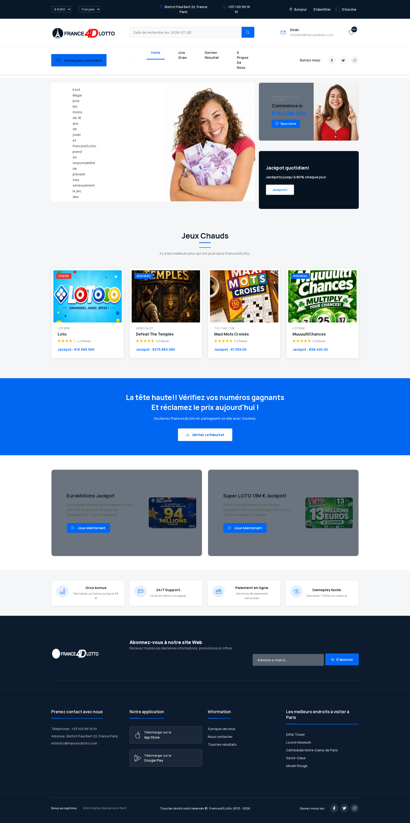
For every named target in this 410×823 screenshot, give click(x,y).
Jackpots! (280, 189)
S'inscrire (349, 9)
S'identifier (322, 9)
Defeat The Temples (155, 334)
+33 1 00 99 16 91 (238, 9)
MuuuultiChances (309, 334)
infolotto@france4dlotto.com (74, 743)
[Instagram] (354, 60)
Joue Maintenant (91, 528)
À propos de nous (221, 728)
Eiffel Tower (295, 734)
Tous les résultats (222, 744)
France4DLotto (220, 808)
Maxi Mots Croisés (231, 334)
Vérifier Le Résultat (207, 434)
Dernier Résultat (212, 55)
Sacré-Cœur (296, 758)
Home (155, 52)
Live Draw (182, 55)
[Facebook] (332, 60)
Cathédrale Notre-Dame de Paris (312, 750)
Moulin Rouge (297, 765)
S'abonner (344, 659)
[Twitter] (343, 60)
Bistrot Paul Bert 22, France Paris (185, 9)
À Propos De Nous (242, 60)
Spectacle (288, 123)
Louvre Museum (298, 742)
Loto (62, 334)
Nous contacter (220, 736)
